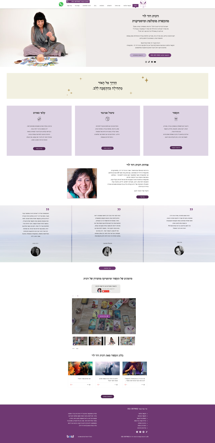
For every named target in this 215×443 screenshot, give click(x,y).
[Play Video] (127, 341)
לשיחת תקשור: (84, 1)
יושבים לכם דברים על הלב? (159, 26)
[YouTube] (143, 432)
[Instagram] (146, 62)
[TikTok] (149, 62)
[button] (117, 6)
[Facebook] (152, 62)
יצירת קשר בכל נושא (140, 421)
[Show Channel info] (73, 296)
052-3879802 (75, 1)
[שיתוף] (77, 296)
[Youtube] (155, 62)
